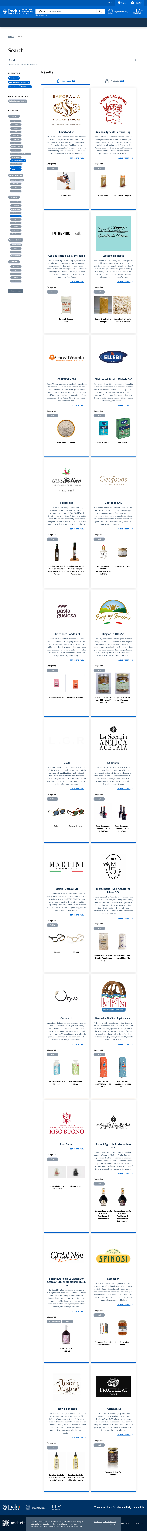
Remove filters (16, 291)
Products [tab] (117, 80)
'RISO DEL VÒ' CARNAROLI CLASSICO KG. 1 (122, 1084)
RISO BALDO (122, 442)
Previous (92, 185)
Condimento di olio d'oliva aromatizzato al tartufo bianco (57, 1477)
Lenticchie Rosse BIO (75, 697)
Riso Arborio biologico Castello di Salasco (122, 320)
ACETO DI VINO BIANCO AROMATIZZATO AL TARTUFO (103, 570)
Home (11, 36)
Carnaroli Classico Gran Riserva (56, 1187)
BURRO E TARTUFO (122, 566)
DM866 (76, 952)
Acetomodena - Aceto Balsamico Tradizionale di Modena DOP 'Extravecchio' (122, 1216)
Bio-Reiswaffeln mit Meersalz (57, 1082)
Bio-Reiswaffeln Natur (75, 1082)
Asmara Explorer (75, 826)
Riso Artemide (75, 1186)
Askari (56, 826)
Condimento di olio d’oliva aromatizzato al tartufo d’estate (76, 1477)
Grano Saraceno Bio (57, 697)
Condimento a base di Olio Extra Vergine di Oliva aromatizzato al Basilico (56, 570)
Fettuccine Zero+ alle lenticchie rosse (103, 1343)
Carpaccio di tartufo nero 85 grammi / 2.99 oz (122, 700)
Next (135, 185)
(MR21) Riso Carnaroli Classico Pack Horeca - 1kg (103, 958)
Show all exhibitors (41, 15)
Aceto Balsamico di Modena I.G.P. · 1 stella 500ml (122, 828)
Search (12, 60)
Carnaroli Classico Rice (66, 320)
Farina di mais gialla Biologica (103, 320)
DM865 (57, 952)
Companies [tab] (68, 80)
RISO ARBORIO (103, 442)
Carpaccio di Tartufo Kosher (113, 1473)
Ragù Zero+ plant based (122, 1343)
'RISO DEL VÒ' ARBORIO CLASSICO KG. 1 (103, 1084)
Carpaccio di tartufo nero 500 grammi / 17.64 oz (103, 700)
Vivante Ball (66, 195)
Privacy (98, 1522)
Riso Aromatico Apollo (122, 195)
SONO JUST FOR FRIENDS (66, 1349)
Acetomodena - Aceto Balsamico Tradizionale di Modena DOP (103, 1215)
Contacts (138, 1523)
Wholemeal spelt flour (66, 442)
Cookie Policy (109, 1522)
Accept (112, 1524)
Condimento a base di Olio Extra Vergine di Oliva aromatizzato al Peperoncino (75, 570)
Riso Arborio (103, 195)
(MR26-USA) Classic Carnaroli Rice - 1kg (122, 956)
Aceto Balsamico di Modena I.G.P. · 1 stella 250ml (103, 828)
